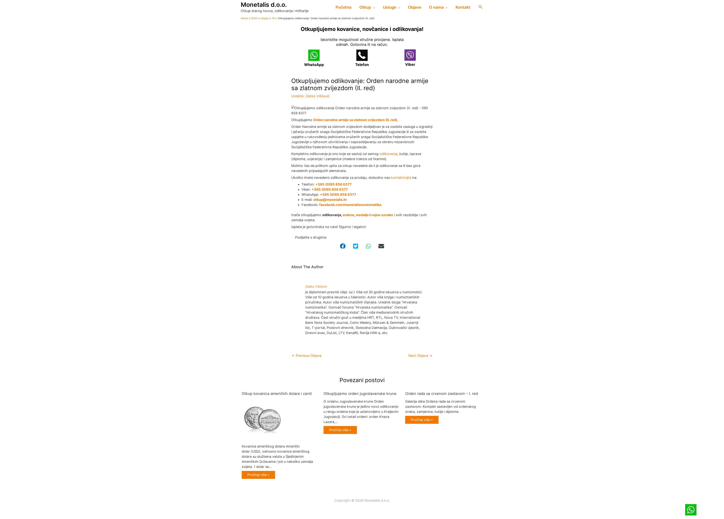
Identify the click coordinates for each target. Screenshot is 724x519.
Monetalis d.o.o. (264, 4)
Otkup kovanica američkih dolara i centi (277, 393)
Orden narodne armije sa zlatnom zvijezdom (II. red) (355, 120)
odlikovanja (388, 154)
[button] (373, 7)
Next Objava (420, 356)
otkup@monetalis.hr (330, 200)
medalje (362, 215)
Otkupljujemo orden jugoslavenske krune (360, 393)
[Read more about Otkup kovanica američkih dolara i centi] (262, 419)
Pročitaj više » (258, 475)
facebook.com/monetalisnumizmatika (350, 205)
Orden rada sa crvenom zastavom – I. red (441, 393)
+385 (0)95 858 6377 (333, 184)
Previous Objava (306, 356)
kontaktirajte (401, 178)
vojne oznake (382, 215)
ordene (348, 215)
